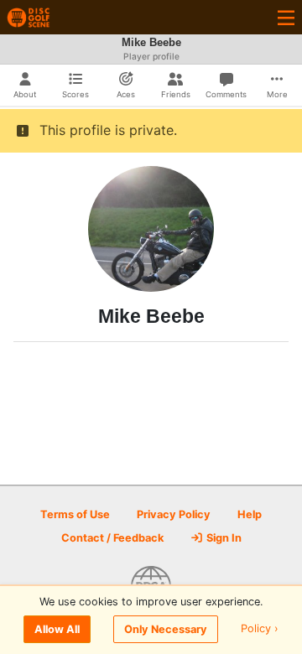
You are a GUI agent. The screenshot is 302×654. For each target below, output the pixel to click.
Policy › (260, 629)
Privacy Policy (174, 514)
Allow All (57, 629)
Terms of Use (75, 514)
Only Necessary (165, 629)
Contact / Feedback (112, 538)
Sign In (223, 538)
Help (249, 514)
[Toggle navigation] (286, 17)
